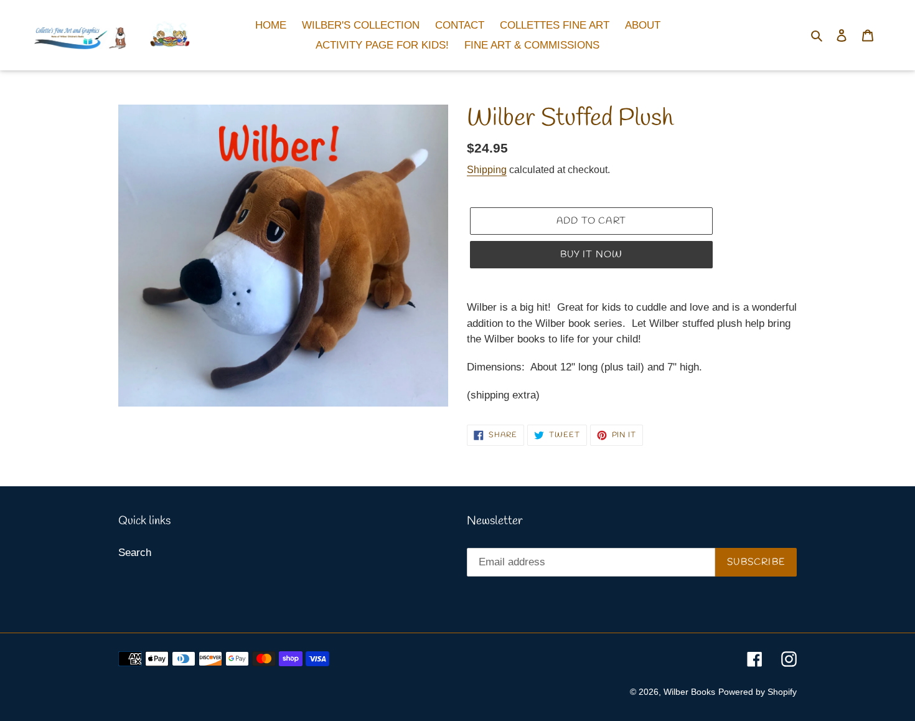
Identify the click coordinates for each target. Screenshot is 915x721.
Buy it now (591, 254)
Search (134, 552)
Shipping (487, 169)
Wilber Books (689, 692)
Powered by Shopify (757, 692)
